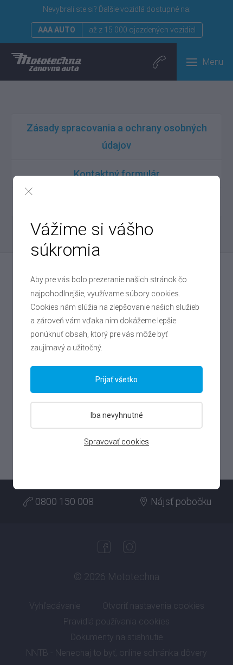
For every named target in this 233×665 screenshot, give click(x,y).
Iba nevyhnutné (116, 415)
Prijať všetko (116, 379)
